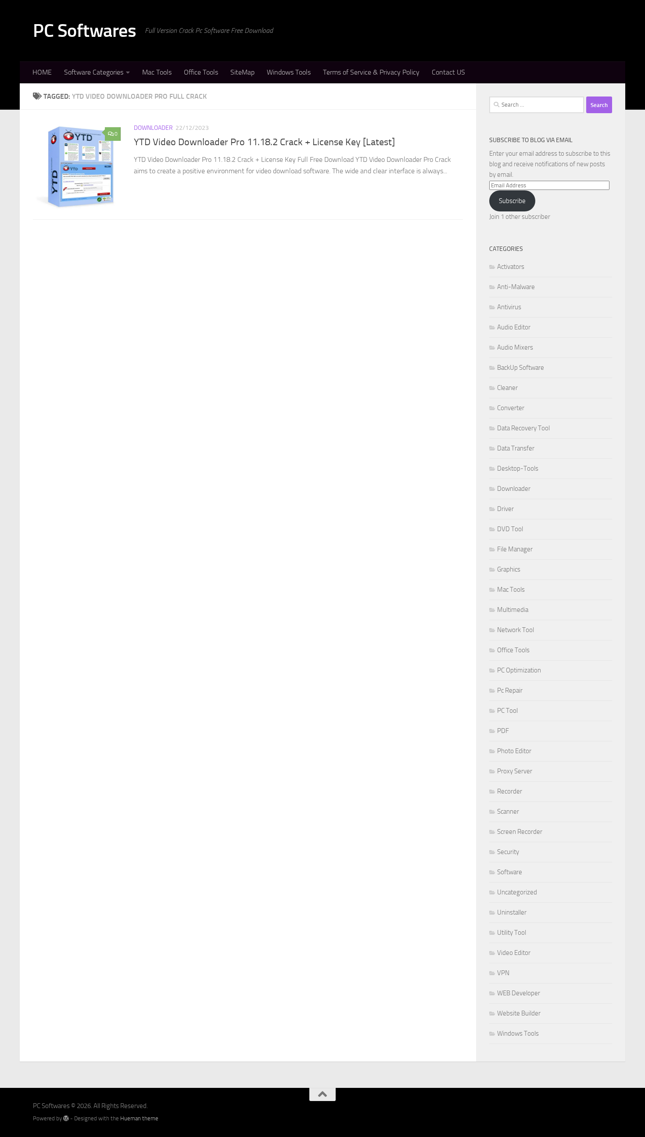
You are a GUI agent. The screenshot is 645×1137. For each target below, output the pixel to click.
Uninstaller (512, 912)
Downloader (153, 128)
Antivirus (509, 307)
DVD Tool (510, 529)
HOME (42, 72)
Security (508, 852)
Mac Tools (157, 72)
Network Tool (515, 630)
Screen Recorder (519, 832)
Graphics (508, 569)
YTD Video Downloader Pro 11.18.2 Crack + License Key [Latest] (264, 142)
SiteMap (242, 72)
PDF (503, 731)
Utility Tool (511, 933)
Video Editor (513, 953)
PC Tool (507, 711)
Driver (505, 509)
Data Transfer (515, 448)
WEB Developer (518, 993)
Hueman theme (139, 1118)
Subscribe (512, 201)
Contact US (448, 72)
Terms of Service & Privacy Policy (371, 72)
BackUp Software (520, 368)
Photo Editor (514, 751)
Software (509, 872)
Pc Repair (510, 690)
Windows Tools (289, 72)
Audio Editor (513, 327)
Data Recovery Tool (523, 428)
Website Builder (519, 1013)
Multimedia (512, 610)
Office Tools (201, 72)
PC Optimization (519, 670)
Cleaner (507, 388)
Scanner (508, 811)
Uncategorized (517, 892)
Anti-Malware (516, 287)
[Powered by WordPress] (66, 1118)
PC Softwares (84, 31)
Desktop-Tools (517, 468)
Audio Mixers (515, 347)
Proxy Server (514, 771)
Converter (510, 408)
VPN (503, 973)
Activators (510, 267)
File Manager (515, 549)
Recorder (509, 791)
